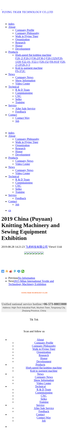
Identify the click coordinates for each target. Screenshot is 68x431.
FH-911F (55, 61)
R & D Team (22, 89)
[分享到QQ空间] (6, 271)
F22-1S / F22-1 (30, 61)
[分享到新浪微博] (10, 271)
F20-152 (44, 61)
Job (17, 121)
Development (22, 48)
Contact (12, 114)
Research (20, 42)
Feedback (20, 111)
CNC (18, 96)
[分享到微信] (22, 271)
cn (9, 210)
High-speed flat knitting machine (33, 55)
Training (20, 102)
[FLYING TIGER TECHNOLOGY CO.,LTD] (27, 8)
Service (12, 105)
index (11, 23)
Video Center (22, 83)
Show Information (25, 80)
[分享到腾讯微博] (14, 271)
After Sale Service (25, 108)
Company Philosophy (27, 33)
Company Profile (24, 30)
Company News (24, 77)
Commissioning (24, 92)
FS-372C (20, 71)
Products (13, 51)
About (11, 26)
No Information (26, 277)
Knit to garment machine (29, 68)
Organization (22, 39)
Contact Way (22, 117)
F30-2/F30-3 (38, 58)
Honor (18, 45)
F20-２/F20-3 (23, 58)
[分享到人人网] (18, 271)
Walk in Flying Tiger (26, 36)
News (11, 74)
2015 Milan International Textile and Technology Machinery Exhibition (31, 283)
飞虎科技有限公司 (36, 246)
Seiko (18, 99)
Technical (13, 86)
